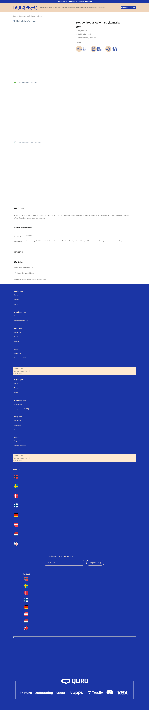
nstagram (18, 420)
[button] (135, 1)
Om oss (16, 295)
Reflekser (102, 7)
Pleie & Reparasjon (68, 7)
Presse (16, 299)
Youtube (16, 341)
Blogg (16, 304)
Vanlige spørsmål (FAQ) (21, 320)
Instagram (17, 332)
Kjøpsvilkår (17, 353)
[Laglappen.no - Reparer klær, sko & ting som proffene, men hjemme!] (25, 7)
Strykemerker (91, 7)
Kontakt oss (18, 316)
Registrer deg (95, 563)
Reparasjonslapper (46, 7)
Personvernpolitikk (20, 358)
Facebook (17, 337)
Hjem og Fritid (81, 7)
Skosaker (58, 7)
